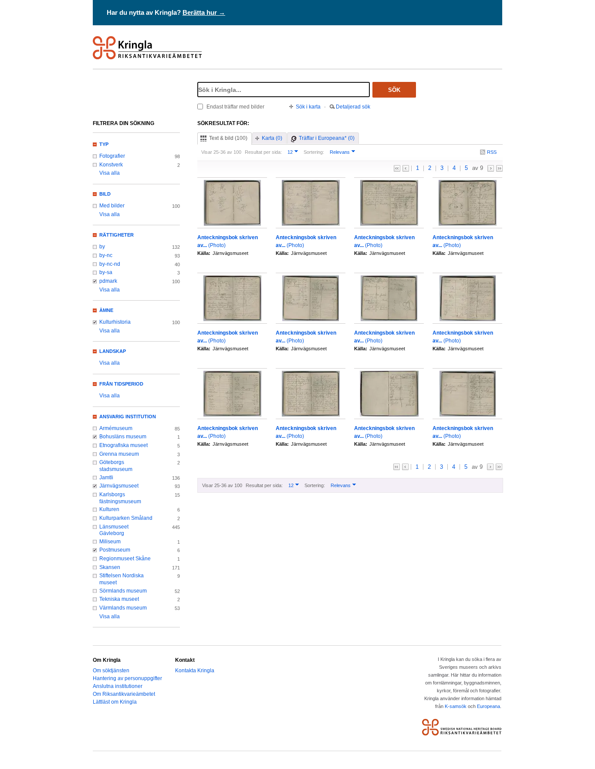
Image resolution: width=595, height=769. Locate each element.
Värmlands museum (123, 608)
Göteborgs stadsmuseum (115, 465)
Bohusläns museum (122, 437)
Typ (103, 144)
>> (499, 168)
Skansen (109, 567)
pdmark (108, 281)
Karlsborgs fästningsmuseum (120, 498)
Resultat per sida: (263, 152)
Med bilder (112, 206)
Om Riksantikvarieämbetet (124, 694)
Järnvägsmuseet (119, 486)
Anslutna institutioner (117, 686)
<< (397, 168)
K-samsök (456, 706)
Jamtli (106, 477)
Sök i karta (308, 107)
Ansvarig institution (127, 416)
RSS (492, 152)
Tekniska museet (119, 599)
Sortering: (314, 152)
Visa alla (109, 173)
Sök (394, 90)
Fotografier (112, 156)
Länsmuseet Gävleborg (113, 530)
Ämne (106, 310)
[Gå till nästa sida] (490, 168)
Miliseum (110, 542)
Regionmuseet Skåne (125, 559)
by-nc (105, 255)
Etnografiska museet (123, 445)
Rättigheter (116, 234)
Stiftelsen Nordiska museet (121, 579)
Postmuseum (114, 550)
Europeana (488, 706)
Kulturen (109, 509)
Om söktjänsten (111, 670)
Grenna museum (119, 454)
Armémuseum (115, 428)
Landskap (112, 351)
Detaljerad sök (353, 107)
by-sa (105, 272)
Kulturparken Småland (125, 518)
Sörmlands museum (123, 591)
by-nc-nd (109, 264)
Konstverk (111, 165)
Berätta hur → (204, 12)
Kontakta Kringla (194, 670)
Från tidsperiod (121, 383)
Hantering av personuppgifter (127, 678)
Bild (105, 193)
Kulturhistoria (115, 322)
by (102, 247)
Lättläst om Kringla (115, 702)
